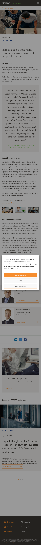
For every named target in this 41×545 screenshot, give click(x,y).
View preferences (20, 286)
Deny (20, 281)
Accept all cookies (20, 275)
